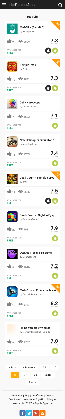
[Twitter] (29, 413)
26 (15, 374)
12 (13, 79)
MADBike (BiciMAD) (32, 27)
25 (54, 367)
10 (13, 304)
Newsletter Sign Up (34, 399)
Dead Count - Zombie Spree (37, 177)
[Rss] (42, 413)
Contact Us (16, 395)
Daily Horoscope (30, 102)
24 (44, 367)
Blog (27, 395)
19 (13, 192)
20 (13, 42)
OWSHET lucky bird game (36, 252)
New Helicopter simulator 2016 (39, 140)
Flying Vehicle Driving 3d (35, 327)
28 (35, 374)
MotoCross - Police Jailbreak (38, 290)
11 (13, 154)
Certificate (37, 395)
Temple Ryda (28, 65)
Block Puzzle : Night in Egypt (37, 215)
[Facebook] (23, 413)
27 (25, 374)
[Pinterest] (36, 413)
